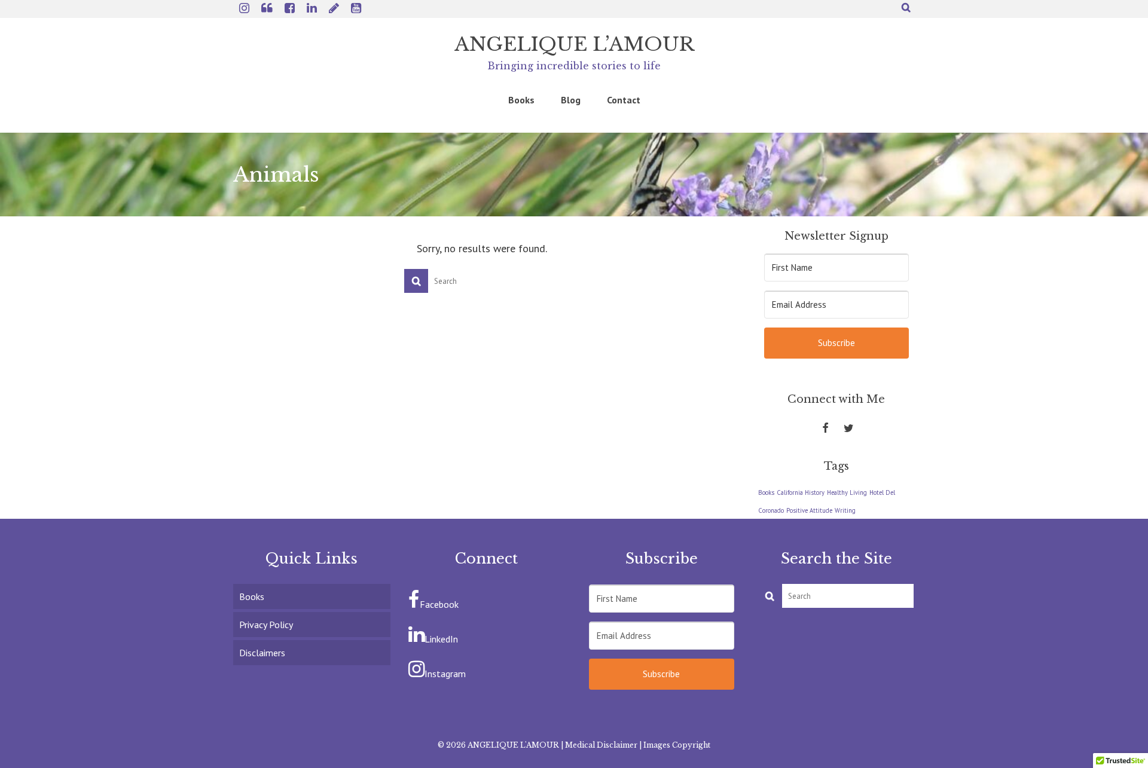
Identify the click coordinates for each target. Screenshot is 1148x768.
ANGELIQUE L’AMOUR (574, 44)
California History (801, 492)
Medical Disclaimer (601, 745)
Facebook (439, 604)
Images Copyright (676, 745)
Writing (845, 510)
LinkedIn (441, 639)
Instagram (445, 674)
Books (766, 492)
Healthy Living (847, 492)
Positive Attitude (809, 510)
